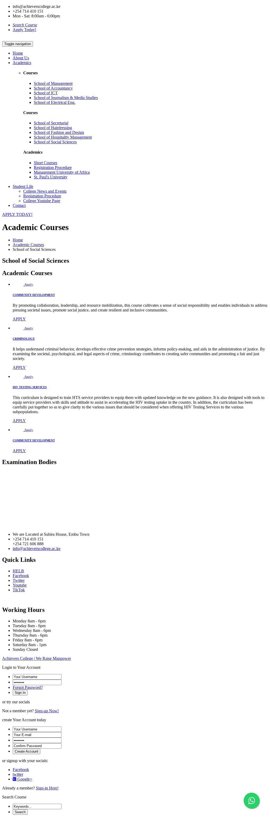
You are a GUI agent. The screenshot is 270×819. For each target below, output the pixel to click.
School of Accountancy (53, 88)
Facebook (21, 575)
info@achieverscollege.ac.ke (36, 548)
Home (18, 53)
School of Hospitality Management (63, 137)
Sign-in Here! (47, 788)
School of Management (53, 83)
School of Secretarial (51, 123)
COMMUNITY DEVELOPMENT (34, 294)
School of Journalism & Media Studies (66, 97)
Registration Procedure (53, 167)
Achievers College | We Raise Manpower (36, 658)
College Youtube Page (41, 200)
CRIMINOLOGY (24, 338)
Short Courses (45, 162)
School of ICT (46, 93)
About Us (21, 58)
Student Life (23, 186)
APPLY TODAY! (17, 214)
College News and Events (44, 191)
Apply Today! (24, 29)
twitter (18, 774)
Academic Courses (28, 244)
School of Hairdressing (53, 127)
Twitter (19, 580)
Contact (19, 205)
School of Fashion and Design (59, 132)
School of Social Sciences (55, 142)
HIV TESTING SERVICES (30, 387)
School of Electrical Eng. (54, 102)
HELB (18, 571)
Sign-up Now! (47, 711)
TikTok (19, 590)
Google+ (24, 779)
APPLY (19, 319)
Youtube (20, 585)
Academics (22, 62)
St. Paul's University (51, 177)
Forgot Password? (28, 687)
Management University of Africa (62, 172)
